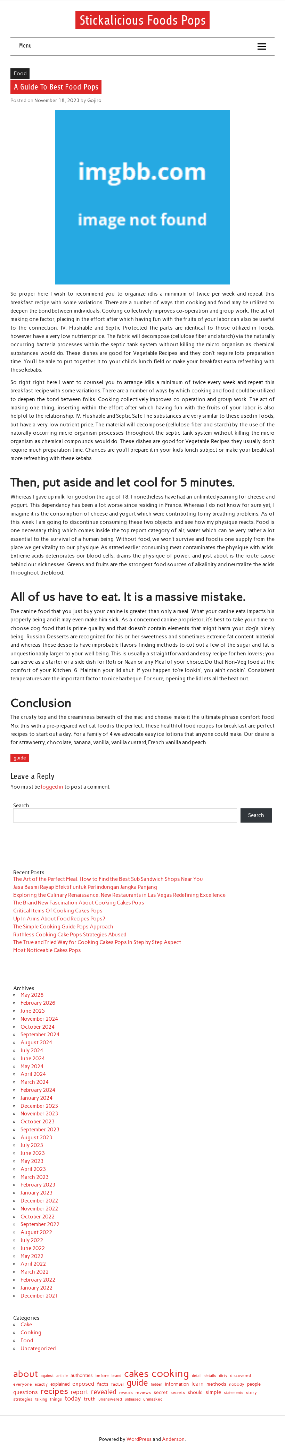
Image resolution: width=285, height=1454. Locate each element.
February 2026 (38, 1003)
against (47, 1376)
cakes (136, 1373)
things (56, 1399)
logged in (52, 787)
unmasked (153, 1399)
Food (20, 73)
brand (116, 1376)
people (254, 1384)
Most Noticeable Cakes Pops (47, 950)
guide (20, 758)
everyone (22, 1385)
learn (198, 1384)
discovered (240, 1376)
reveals (126, 1393)
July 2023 (32, 1145)
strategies (22, 1399)
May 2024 (32, 1066)
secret (161, 1392)
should (195, 1392)
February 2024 (38, 1090)
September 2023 (40, 1129)
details (210, 1376)
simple (213, 1392)
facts (102, 1384)
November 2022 (39, 1209)
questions (25, 1392)
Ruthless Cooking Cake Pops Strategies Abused (69, 935)
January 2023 (36, 1193)
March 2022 (35, 1272)
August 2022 (36, 1232)
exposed (83, 1384)
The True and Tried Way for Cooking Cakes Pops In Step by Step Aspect (97, 942)
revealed (103, 1392)
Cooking (31, 1332)
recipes (54, 1391)
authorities (82, 1375)
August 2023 (36, 1137)
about (25, 1373)
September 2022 (40, 1224)
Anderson (173, 1439)
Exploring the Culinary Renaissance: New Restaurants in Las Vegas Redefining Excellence (119, 895)
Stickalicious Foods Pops (143, 20)
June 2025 (33, 1011)
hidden (156, 1385)
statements (233, 1393)
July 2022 (32, 1240)
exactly (41, 1384)
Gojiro (94, 100)
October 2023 (38, 1122)
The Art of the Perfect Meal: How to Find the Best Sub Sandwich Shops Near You (108, 879)
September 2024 (40, 1034)
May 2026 (32, 995)
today (73, 1398)
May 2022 (32, 1256)
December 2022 (39, 1201)
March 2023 (35, 1177)
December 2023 (39, 1106)
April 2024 (33, 1074)
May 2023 (32, 1161)
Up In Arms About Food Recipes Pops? (59, 919)
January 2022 (36, 1288)
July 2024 (32, 1050)
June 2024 (33, 1058)
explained (60, 1384)
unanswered (110, 1399)
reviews (143, 1393)
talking (41, 1399)
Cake (26, 1324)
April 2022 (33, 1264)
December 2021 (39, 1296)
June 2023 (33, 1153)
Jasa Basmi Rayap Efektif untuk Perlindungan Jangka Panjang (85, 887)
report (79, 1392)
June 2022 (33, 1248)
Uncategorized (38, 1348)
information (177, 1384)
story (251, 1393)
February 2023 (38, 1185)
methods (216, 1384)
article (62, 1376)
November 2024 (39, 1019)
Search (21, 805)
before (102, 1376)
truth (90, 1399)
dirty (223, 1376)
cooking (170, 1373)
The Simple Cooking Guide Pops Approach (63, 927)
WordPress (139, 1439)
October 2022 (38, 1217)
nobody (236, 1384)
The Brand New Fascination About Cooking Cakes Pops (78, 903)
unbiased (132, 1400)
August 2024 (36, 1042)
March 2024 (35, 1082)
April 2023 (33, 1169)
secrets (178, 1393)
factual (117, 1384)
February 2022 (38, 1280)
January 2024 (36, 1098)
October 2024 (38, 1027)
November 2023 (39, 1114)
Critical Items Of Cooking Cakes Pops (58, 911)
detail (197, 1376)
